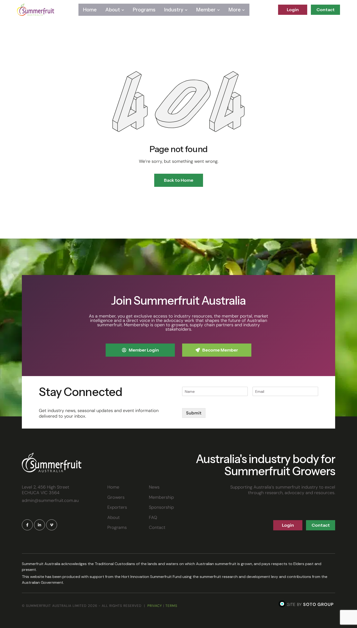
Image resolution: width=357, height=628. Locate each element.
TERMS (171, 605)
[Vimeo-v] (51, 524)
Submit (194, 413)
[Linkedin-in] (39, 524)
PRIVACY (154, 605)
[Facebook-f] (27, 524)
